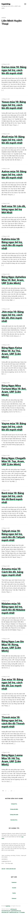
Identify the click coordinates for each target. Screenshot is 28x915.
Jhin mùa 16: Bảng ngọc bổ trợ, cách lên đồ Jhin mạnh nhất (13, 316)
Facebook (14, 882)
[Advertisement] (14, 42)
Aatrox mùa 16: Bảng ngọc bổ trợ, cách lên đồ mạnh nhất (14, 174)
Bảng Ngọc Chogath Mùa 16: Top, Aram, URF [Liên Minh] (14, 461)
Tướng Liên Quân (14, 814)
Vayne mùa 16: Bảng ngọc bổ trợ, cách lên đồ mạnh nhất (14, 426)
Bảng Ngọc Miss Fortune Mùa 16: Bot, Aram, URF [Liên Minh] (14, 390)
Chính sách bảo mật (11, 868)
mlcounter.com (5, 912)
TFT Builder (22, 912)
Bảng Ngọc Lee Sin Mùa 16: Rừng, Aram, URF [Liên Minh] (13, 646)
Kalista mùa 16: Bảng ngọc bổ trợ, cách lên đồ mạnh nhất (12, 244)
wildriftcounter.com (14, 912)
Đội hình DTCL (14, 819)
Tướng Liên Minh (14, 809)
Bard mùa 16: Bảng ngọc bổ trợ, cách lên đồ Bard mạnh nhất (13, 498)
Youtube (14, 887)
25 (11, 791)
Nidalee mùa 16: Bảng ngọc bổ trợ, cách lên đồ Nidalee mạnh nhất (13, 608)
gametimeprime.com (16, 910)
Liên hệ (3, 868)
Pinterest (14, 898)
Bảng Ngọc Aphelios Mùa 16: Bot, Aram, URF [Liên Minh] (14, 280)
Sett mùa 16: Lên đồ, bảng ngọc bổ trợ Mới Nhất (14, 209)
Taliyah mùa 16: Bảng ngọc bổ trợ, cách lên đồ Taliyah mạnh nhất (13, 535)
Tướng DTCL (14, 803)
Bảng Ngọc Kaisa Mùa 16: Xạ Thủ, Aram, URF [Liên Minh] (12, 352)
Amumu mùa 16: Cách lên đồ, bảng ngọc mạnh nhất (12, 572)
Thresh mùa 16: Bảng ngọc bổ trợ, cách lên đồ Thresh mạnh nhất (13, 722)
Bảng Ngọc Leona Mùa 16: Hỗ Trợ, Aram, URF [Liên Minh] (12, 760)
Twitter (14, 893)
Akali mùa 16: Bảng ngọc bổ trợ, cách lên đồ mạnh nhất (13, 139)
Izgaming (8, 905)
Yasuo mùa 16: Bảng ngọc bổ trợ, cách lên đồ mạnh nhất (14, 105)
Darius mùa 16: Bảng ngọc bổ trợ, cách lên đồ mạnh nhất (14, 70)
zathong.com (13, 909)
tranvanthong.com (6, 910)
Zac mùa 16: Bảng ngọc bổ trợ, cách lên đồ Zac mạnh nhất (12, 684)
